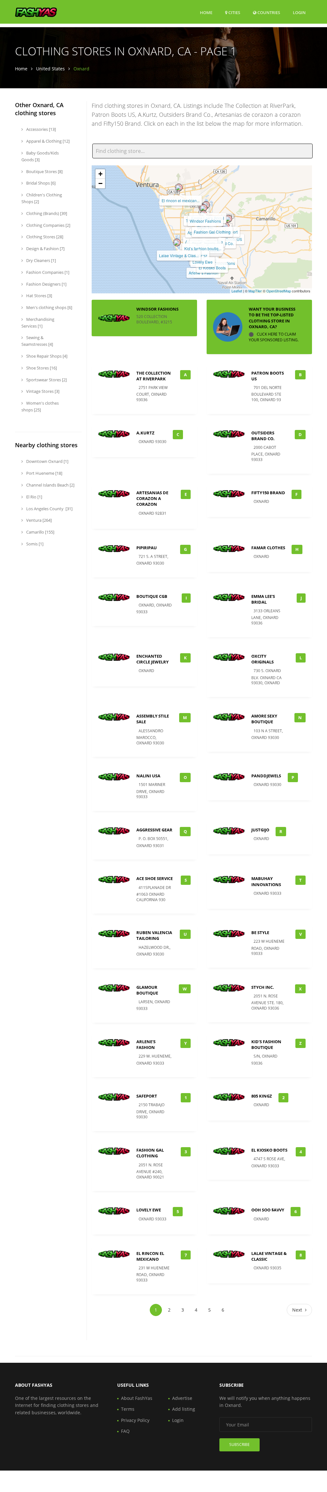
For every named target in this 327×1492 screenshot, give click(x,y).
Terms (127, 1409)
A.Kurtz (145, 433)
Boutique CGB (151, 596)
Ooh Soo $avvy (267, 1210)
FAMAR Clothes (268, 548)
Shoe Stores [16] (41, 368)
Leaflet (237, 290)
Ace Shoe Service (154, 878)
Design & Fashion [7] (45, 248)
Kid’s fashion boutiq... (202, 248)
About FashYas (136, 1398)
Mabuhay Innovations (266, 881)
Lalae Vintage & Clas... (179, 255)
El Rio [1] (33, 497)
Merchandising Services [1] (37, 322)
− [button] (100, 183)
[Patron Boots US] (226, 226)
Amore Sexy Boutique (264, 719)
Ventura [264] (38, 520)
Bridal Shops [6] (40, 183)
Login (299, 12)
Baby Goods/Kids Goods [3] (40, 156)
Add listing (183, 1409)
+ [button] (100, 174)
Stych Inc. (262, 987)
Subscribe (239, 1444)
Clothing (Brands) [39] (46, 213)
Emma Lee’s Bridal (263, 599)
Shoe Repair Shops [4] (46, 356)
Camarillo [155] (39, 532)
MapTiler (255, 290)
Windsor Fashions (205, 221)
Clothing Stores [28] (44, 237)
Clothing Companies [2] (47, 225)
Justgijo (260, 830)
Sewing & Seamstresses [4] (37, 341)
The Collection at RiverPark (153, 376)
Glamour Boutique (147, 990)
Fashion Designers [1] (45, 284)
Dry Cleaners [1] (40, 260)
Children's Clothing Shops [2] (41, 198)
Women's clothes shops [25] (40, 406)
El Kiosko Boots (212, 267)
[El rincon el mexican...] (179, 187)
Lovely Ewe (203, 262)
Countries (268, 12)
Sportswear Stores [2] (46, 380)
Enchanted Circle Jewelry (152, 659)
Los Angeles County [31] (48, 509)
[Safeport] (228, 219)
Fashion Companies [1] (47, 272)
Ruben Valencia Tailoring (154, 935)
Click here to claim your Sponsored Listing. (274, 337)
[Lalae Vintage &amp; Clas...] (177, 242)
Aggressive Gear (154, 830)
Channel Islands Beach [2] (49, 485)
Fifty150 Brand (268, 493)
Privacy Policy (135, 1420)
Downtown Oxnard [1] (46, 461)
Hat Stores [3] (38, 295)
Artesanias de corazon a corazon (152, 498)
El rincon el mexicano (150, 1256)
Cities (233, 12)
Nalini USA (148, 776)
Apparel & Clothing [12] (47, 141)
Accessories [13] (40, 129)
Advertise (182, 1398)
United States (50, 69)
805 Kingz (261, 1096)
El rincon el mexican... (181, 200)
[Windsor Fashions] (203, 208)
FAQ (125, 1431)
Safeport (146, 1096)
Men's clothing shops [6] (48, 307)
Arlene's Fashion (146, 1044)
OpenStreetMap (278, 290)
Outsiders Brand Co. (263, 435)
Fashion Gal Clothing (212, 231)
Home (206, 12)
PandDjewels (266, 776)
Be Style (260, 932)
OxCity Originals (262, 659)
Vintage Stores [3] (42, 391)
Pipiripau (146, 548)
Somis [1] (34, 544)
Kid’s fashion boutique (266, 1044)
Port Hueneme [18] (43, 473)
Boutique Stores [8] (44, 171)
